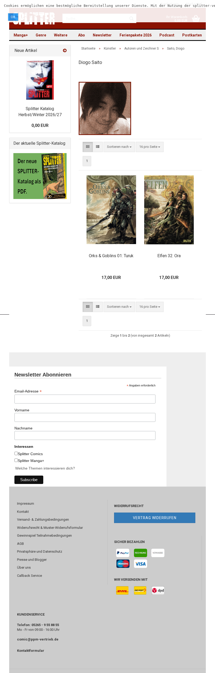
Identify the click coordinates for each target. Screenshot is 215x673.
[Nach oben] (200, 665)
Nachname (23, 428)
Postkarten (192, 35)
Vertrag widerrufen (154, 518)
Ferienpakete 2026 (136, 35)
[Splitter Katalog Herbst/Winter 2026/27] (40, 80)
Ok (13, 17)
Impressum (25, 503)
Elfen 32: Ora (169, 255)
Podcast (166, 35)
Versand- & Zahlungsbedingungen (43, 519)
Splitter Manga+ (31, 461)
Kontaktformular (30, 651)
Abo (81, 35)
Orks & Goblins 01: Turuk (111, 255)
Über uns (24, 567)
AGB (20, 544)
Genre (41, 35)
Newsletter (102, 35)
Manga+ (21, 35)
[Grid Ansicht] (88, 147)
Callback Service (29, 576)
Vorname (21, 410)
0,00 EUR (40, 125)
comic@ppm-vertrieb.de (37, 639)
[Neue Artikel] (65, 51)
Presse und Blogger (32, 560)
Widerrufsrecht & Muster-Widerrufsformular (50, 528)
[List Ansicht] (98, 147)
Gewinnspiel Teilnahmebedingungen (44, 535)
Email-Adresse (28, 391)
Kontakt (23, 512)
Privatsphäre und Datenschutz (39, 551)
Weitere (60, 35)
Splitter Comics (30, 454)
